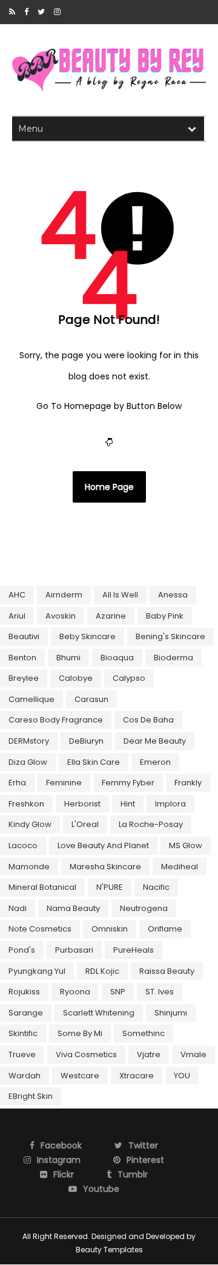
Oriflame (165, 929)
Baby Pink (164, 616)
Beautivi (23, 636)
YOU (182, 1075)
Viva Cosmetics (86, 1054)
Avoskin (60, 616)
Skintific (23, 1033)
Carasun (91, 699)
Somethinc (143, 1033)
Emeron (155, 762)
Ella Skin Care (93, 762)
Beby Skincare (87, 636)
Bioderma (173, 657)
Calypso (129, 678)
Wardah (24, 1075)
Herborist (82, 804)
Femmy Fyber (128, 782)
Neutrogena (144, 908)
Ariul (16, 616)
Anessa (173, 594)
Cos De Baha (148, 720)
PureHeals (133, 950)
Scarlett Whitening (98, 1013)
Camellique (31, 699)
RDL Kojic (102, 971)
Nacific (156, 887)
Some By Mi (80, 1033)
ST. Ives (159, 991)
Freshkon (26, 804)
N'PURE (109, 887)
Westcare (80, 1075)
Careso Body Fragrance (55, 720)
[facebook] (26, 12)
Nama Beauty (73, 908)
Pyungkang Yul (36, 971)
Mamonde (29, 866)
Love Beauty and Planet (103, 845)
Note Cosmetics (39, 929)
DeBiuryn (86, 741)
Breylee (23, 678)
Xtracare (136, 1075)
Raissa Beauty (166, 971)
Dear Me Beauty (155, 741)
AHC (16, 594)
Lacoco (23, 845)
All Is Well (120, 594)
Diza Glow (27, 762)
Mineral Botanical (42, 887)
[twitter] (41, 12)
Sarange (25, 1013)
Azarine (111, 616)
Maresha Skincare (105, 866)
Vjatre (148, 1054)
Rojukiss (24, 991)
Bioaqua (117, 657)
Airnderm (63, 594)
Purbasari (74, 950)
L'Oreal (85, 824)
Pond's (21, 950)
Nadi (17, 908)
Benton (22, 657)
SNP (117, 991)
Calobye (76, 678)
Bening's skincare (170, 636)
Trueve (22, 1054)
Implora (170, 804)
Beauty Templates (109, 1249)
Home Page (109, 487)
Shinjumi (170, 1013)
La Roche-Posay (151, 824)
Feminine (64, 782)
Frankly (188, 782)
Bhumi (68, 657)
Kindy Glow (29, 824)
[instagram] (57, 12)
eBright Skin (30, 1096)
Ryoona (75, 991)
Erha (17, 782)
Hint (128, 804)
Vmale (193, 1054)
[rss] (12, 12)
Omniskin (109, 929)
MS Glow (185, 845)
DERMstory (28, 741)
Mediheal (179, 866)
